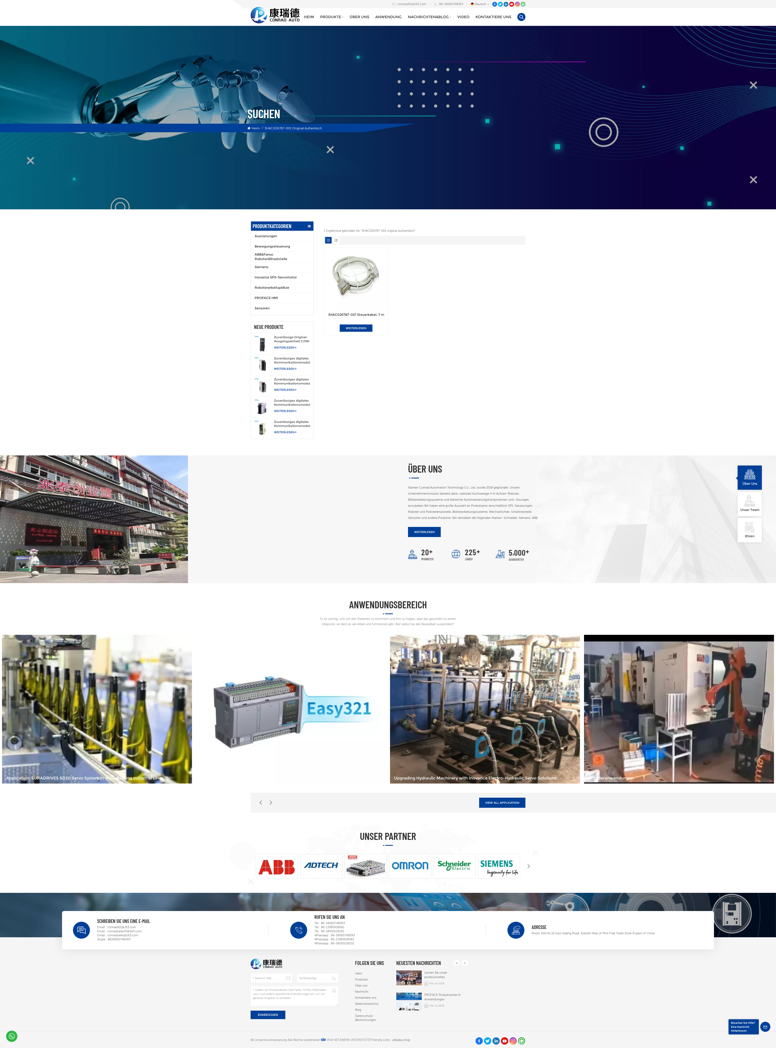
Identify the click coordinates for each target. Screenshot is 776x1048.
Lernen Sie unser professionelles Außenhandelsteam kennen (443, 975)
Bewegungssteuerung (272, 246)
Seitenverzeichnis (367, 1003)
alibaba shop (401, 1040)
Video (463, 17)
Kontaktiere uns (493, 17)
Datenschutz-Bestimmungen (365, 1018)
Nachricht (361, 991)
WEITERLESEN (284, 347)
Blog (358, 1009)
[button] (271, 803)
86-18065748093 (451, 4)
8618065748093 (119, 939)
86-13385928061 (332, 927)
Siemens (261, 267)
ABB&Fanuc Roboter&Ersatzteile (271, 257)
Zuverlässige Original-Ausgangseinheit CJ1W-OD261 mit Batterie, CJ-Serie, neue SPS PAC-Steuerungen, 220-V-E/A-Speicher (292, 339)
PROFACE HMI (266, 298)
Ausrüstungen (266, 236)
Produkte (330, 17)
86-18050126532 (332, 931)
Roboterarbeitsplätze (272, 288)
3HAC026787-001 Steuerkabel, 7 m (356, 315)
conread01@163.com (411, 4)
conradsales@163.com (122, 935)
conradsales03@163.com (124, 931)
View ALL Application (502, 803)
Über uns (359, 17)
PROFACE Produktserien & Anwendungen (442, 997)
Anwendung (388, 17)
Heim (309, 17)
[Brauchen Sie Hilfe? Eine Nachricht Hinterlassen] (765, 1027)
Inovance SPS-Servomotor (276, 277)
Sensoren (262, 308)
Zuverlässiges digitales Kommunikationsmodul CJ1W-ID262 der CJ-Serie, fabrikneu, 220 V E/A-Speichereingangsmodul (292, 381)
